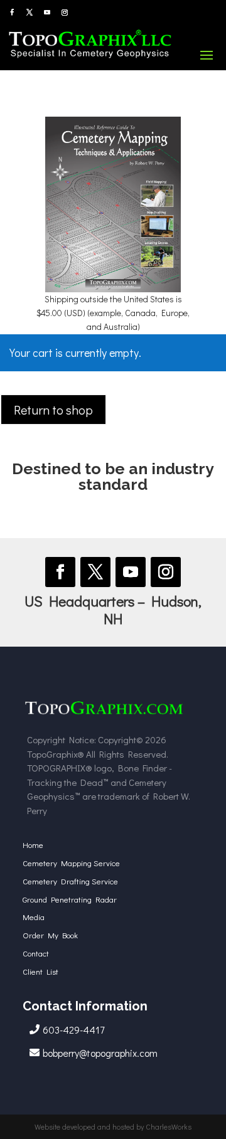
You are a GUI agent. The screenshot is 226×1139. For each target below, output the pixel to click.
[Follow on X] (29, 12)
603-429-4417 (73, 1029)
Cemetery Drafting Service (70, 881)
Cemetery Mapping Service (71, 862)
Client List (40, 971)
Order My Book (50, 935)
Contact (36, 953)
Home (33, 844)
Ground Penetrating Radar (70, 899)
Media (34, 916)
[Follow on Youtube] (47, 12)
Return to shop (53, 409)
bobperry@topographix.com (100, 1052)
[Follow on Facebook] (12, 12)
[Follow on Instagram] (64, 12)
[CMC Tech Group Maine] (104, 716)
